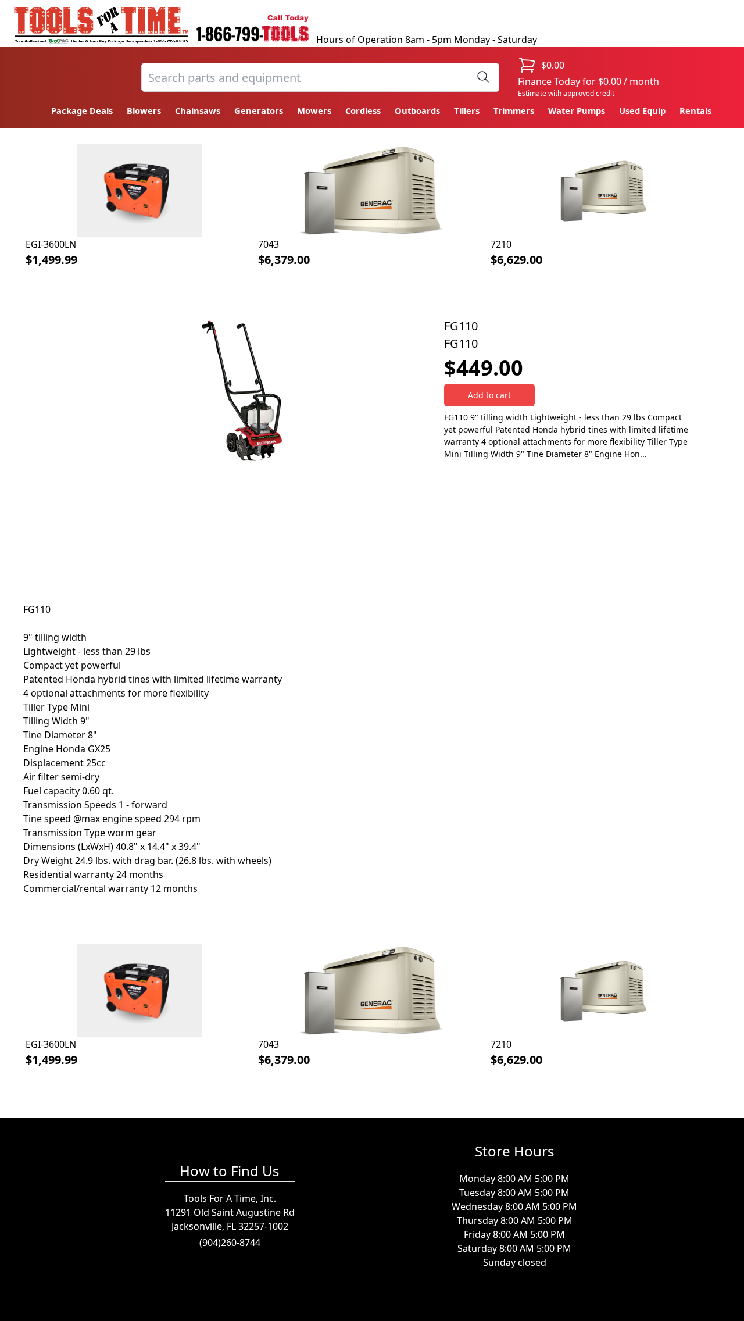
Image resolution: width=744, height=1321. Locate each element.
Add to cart (489, 395)
